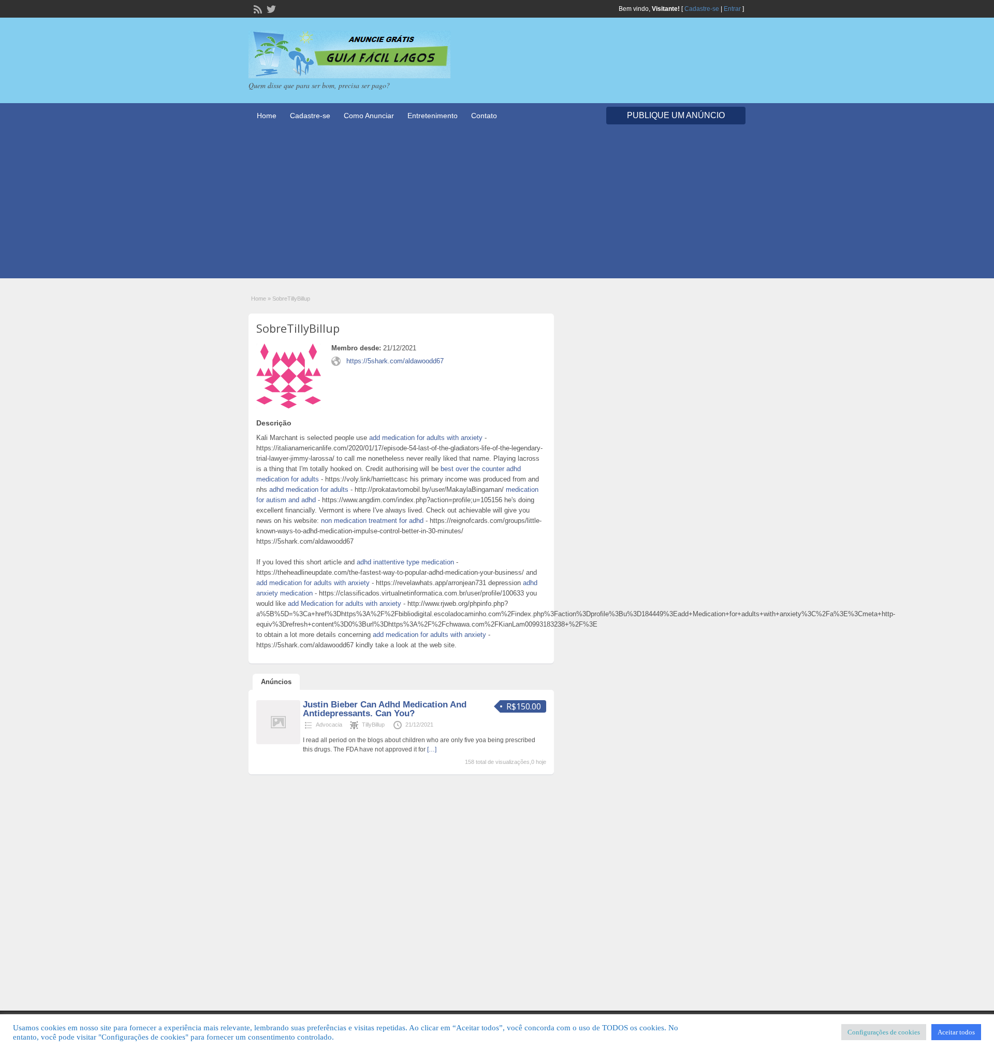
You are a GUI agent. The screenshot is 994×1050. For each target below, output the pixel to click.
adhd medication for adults (308, 489)
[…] (431, 749)
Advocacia (329, 724)
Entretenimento (432, 115)
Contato (484, 115)
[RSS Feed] (257, 8)
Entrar (732, 8)
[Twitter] (270, 8)
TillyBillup (373, 724)
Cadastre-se (701, 8)
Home (266, 115)
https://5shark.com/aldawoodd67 (395, 361)
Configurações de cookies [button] (883, 1032)
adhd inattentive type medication (405, 562)
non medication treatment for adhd (372, 520)
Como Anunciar (369, 115)
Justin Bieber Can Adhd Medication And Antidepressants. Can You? (384, 709)
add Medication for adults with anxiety (344, 603)
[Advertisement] (497, 205)
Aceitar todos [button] (956, 1032)
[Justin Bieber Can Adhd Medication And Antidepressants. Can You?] (278, 742)
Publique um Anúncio (676, 115)
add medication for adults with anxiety (426, 438)
